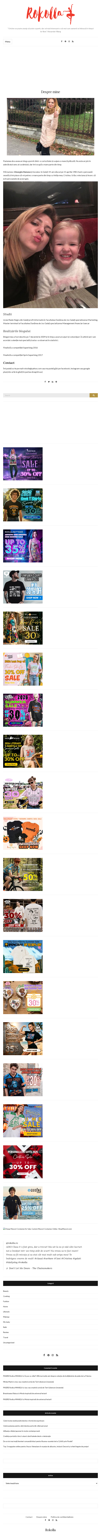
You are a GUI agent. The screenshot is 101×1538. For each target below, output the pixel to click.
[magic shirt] (23, 463)
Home (5, 1306)
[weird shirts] (23, 710)
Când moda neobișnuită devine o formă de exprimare (23, 1421)
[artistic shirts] (23, 546)
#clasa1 (38, 1258)
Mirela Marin (8, 1382)
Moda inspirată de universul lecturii (33, 1393)
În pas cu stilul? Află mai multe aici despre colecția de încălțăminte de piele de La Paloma (58, 1376)
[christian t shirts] (23, 1203)
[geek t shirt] (23, 505)
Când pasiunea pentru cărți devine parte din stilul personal (25, 1426)
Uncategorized (8, 1343)
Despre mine (41, 1517)
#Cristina (66, 1258)
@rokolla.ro (12, 1243)
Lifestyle (6, 1312)
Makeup (6, 1317)
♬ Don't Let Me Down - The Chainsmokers (29, 1268)
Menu (7, 41)
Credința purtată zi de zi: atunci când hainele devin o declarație (27, 1436)
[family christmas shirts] (23, 833)
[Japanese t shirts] (23, 1120)
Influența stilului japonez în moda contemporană (21, 1431)
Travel (5, 1337)
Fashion (6, 1301)
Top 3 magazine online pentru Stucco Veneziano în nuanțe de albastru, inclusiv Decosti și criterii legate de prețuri (46, 1446)
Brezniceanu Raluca (10, 1393)
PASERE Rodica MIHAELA (12, 1376)
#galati (77, 1258)
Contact (29, 1517)
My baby (6, 1322)
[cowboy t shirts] (23, 915)
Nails (5, 1327)
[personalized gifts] (23, 1162)
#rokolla (22, 1262)
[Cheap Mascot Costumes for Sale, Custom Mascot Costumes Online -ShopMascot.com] (37, 1229)
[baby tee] (23, 792)
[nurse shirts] (23, 997)
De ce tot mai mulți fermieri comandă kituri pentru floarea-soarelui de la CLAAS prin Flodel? (38, 1441)
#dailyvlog (11, 1262)
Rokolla (50, 1530)
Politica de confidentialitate (62, 1517)
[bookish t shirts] (23, 751)
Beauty (6, 1291)
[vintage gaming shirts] (23, 1079)
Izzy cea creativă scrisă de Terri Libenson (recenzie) (34, 1382)
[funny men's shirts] (23, 587)
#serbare (48, 1258)
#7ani (57, 1258)
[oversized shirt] (23, 628)
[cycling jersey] (23, 874)
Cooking (6, 1296)
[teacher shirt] (23, 669)
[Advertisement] (50, 65)
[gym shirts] (23, 1038)
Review (6, 1332)
